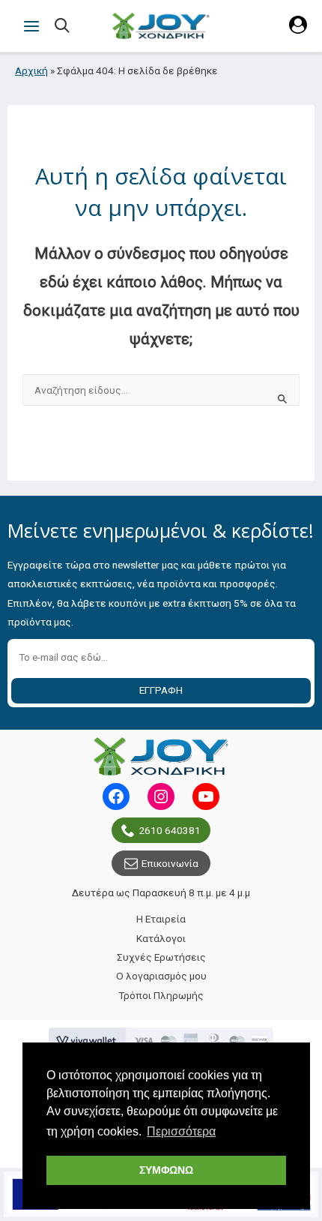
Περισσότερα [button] (181, 1131)
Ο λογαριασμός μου (161, 976)
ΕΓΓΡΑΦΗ (161, 690)
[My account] (298, 30)
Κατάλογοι (161, 938)
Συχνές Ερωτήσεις (161, 957)
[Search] (64, 27)
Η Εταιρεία (161, 919)
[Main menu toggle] (31, 26)
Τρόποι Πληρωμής (161, 995)
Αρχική (31, 70)
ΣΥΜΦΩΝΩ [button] (166, 1170)
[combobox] (161, 390)
